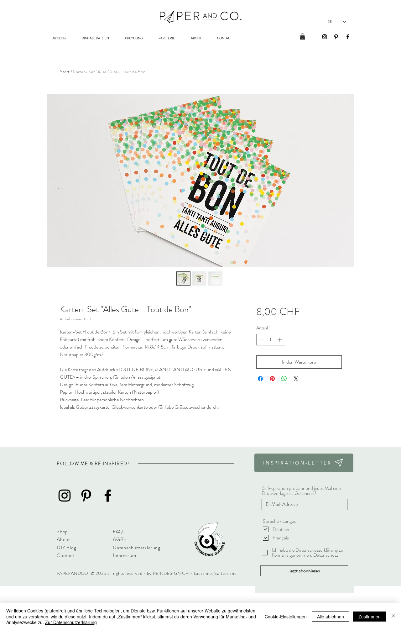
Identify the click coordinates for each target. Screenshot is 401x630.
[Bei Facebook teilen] (260, 378)
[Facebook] (348, 37)
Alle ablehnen (330, 616)
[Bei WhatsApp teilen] (284, 378)
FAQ (118, 531)
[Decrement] (261, 339)
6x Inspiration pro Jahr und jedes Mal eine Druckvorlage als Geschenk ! (301, 491)
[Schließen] (393, 616)
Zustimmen (369, 616)
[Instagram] (324, 37)
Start (65, 71)
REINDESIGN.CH (171, 573)
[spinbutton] (270, 339)
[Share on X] (296, 378)
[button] (302, 36)
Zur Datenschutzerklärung (71, 622)
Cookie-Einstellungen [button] (286, 616)
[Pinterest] (336, 37)
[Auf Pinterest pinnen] (272, 378)
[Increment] (280, 339)
